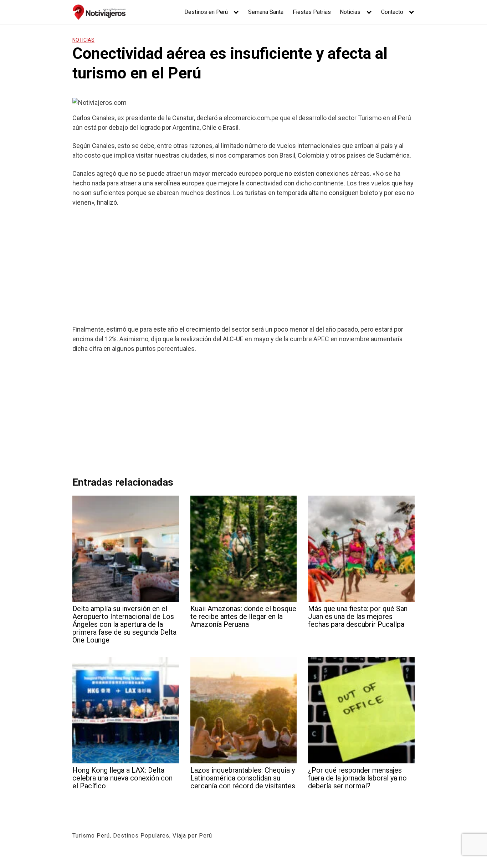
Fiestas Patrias (312, 12)
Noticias (350, 12)
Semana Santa (265, 12)
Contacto (392, 12)
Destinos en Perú (206, 12)
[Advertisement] (243, 266)
